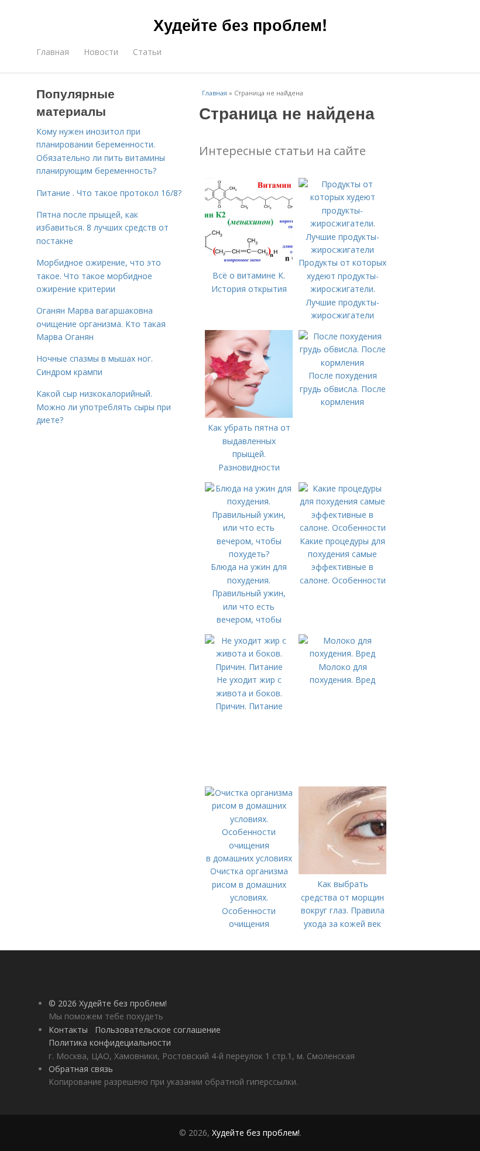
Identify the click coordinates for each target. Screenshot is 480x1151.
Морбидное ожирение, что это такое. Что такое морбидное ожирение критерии (98, 275)
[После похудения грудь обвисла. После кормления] (342, 362)
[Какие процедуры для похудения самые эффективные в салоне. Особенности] (342, 527)
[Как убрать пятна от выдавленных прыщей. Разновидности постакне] (249, 414)
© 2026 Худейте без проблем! (108, 1003)
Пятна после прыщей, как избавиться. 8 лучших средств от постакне (102, 227)
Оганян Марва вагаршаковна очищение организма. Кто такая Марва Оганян (101, 323)
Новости (101, 51)
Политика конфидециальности (110, 1042)
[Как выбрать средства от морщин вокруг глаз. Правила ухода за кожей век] (342, 871)
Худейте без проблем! (240, 24)
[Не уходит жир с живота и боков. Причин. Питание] (249, 666)
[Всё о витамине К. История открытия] (249, 262)
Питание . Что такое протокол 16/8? (108, 192)
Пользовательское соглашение (158, 1029)
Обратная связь (81, 1068)
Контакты (68, 1029)
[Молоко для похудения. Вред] (342, 653)
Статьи (147, 51)
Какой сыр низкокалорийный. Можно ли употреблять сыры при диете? (103, 406)
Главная (52, 51)
